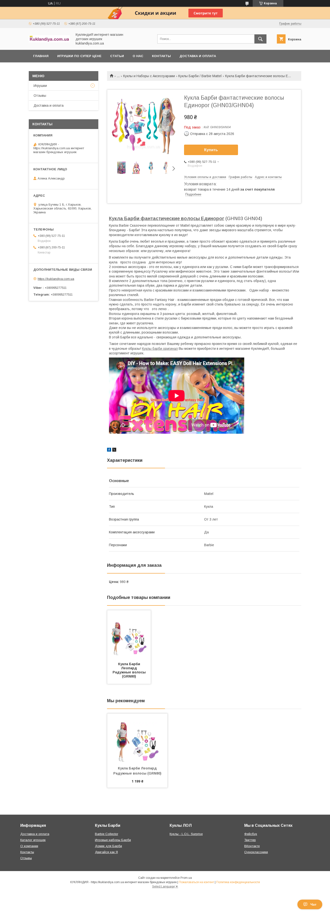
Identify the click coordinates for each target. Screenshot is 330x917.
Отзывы (40, 95)
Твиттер (250, 840)
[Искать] (260, 39)
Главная (41, 56)
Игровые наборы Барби (113, 840)
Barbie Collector (106, 834)
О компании (29, 846)
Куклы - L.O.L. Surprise (186, 834)
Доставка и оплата (197, 56)
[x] (114, 450)
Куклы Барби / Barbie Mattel (200, 76)
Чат (313, 904)
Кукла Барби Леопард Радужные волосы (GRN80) (130, 670)
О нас (138, 56)
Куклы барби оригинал (160, 348)
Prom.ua (186, 878)
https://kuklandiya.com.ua (56, 279)
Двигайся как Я (106, 852)
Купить (211, 150)
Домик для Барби (108, 846)
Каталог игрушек (33, 840)
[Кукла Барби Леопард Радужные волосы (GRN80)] (129, 634)
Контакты (161, 56)
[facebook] (109, 450)
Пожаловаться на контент (196, 882)
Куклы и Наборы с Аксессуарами (149, 76)
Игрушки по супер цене (79, 56)
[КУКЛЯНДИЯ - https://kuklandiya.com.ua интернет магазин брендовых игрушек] (49, 41)
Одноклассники (256, 852)
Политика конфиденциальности (238, 882)
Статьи (117, 56)
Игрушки (40, 86)
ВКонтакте (252, 846)
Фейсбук (250, 834)
